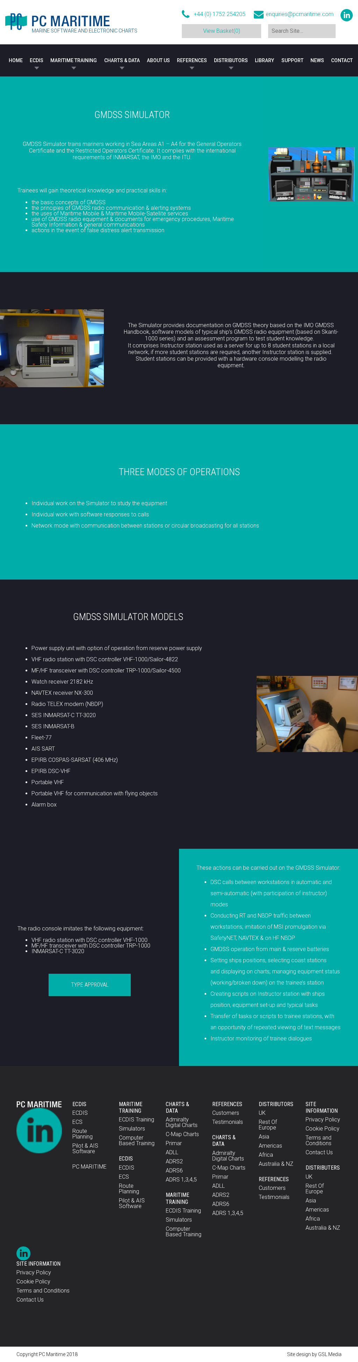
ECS (77, 1122)
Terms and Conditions (318, 1140)
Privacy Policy (323, 1119)
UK (262, 1113)
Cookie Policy (322, 1128)
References (192, 60)
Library (264, 60)
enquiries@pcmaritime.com (300, 14)
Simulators (132, 1128)
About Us (158, 60)
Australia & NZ (276, 1164)
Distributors (231, 60)
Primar (174, 1143)
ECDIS (36, 60)
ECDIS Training (136, 1119)
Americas (270, 1145)
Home (16, 60)
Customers (225, 1113)
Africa (266, 1154)
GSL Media (330, 1354)
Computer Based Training (137, 1140)
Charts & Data (122, 60)
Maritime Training (73, 60)
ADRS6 (174, 1170)
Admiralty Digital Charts (182, 1122)
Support (292, 60)
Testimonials (227, 1122)
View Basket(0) (221, 31)
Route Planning (82, 1134)
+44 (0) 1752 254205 (219, 14)
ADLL (172, 1152)
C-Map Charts (182, 1134)
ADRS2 (174, 1161)
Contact (342, 60)
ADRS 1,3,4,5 (181, 1179)
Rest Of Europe (268, 1125)
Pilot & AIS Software (85, 1148)
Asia (264, 1136)
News (317, 60)
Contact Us (319, 1152)
